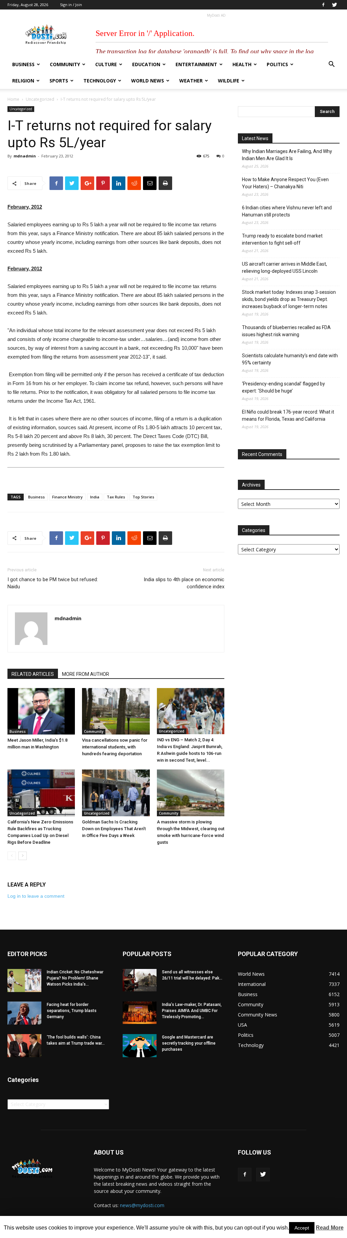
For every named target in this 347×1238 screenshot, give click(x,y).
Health (241, 64)
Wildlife (228, 80)
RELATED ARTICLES (33, 674)
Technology (99, 80)
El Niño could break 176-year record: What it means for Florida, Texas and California (288, 415)
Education (146, 64)
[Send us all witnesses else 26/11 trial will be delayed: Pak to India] (140, 980)
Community (65, 64)
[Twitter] (334, 4)
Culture (106, 64)
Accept (301, 1228)
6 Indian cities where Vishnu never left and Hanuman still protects (287, 211)
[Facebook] (323, 4)
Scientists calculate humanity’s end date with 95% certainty (290, 359)
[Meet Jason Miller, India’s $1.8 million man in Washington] (41, 711)
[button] (331, 65)
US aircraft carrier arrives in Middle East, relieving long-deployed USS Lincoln (284, 267)
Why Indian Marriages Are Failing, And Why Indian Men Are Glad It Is (287, 155)
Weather (191, 80)
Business (23, 64)
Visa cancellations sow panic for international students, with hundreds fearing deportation (114, 747)
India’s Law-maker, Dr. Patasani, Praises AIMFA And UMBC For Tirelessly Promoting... (192, 1010)
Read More (330, 1228)
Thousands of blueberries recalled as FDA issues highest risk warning (286, 331)
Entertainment (196, 64)
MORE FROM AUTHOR (85, 674)
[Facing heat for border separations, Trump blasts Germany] (24, 1013)
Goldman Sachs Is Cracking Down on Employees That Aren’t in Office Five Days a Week (114, 828)
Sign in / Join (71, 4)
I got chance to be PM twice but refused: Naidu (52, 583)
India (94, 496)
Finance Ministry (67, 496)
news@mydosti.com (142, 1205)
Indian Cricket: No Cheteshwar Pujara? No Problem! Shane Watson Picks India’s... (75, 978)
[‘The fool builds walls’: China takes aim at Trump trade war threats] (24, 1046)
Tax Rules (116, 496)
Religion (23, 80)
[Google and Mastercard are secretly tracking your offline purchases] (140, 1046)
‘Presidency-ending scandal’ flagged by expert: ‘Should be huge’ (283, 387)
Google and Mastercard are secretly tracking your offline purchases (189, 1043)
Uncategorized (40, 99)
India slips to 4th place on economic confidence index (184, 583)
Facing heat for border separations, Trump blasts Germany (72, 1010)
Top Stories (143, 496)
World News (147, 80)
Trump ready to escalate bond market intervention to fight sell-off (282, 239)
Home (13, 99)
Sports (58, 80)
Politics (277, 64)
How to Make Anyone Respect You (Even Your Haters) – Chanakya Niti (285, 183)
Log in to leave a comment (35, 896)
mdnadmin (25, 155)
